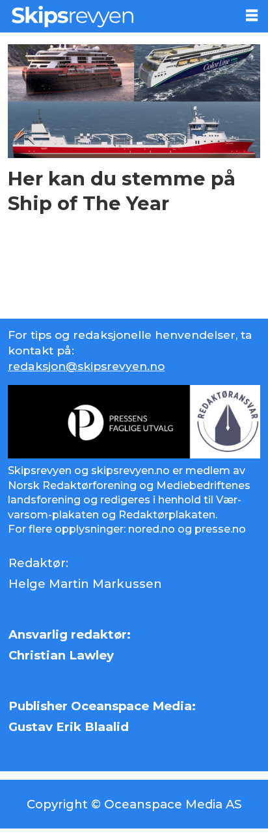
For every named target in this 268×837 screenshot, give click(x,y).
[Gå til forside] (117, 16)
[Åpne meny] (251, 15)
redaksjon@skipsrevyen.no (86, 366)
